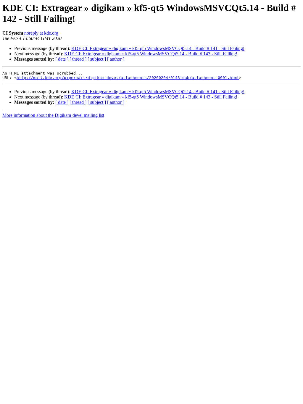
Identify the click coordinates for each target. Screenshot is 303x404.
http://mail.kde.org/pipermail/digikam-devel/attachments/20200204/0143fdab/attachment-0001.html (128, 77)
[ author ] (115, 59)
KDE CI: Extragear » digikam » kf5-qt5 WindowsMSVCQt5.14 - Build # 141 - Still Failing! (157, 48)
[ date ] (61, 59)
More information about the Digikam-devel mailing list (53, 115)
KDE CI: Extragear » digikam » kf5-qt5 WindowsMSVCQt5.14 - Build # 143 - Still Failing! (150, 53)
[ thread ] (78, 59)
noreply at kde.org (41, 32)
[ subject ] (97, 59)
